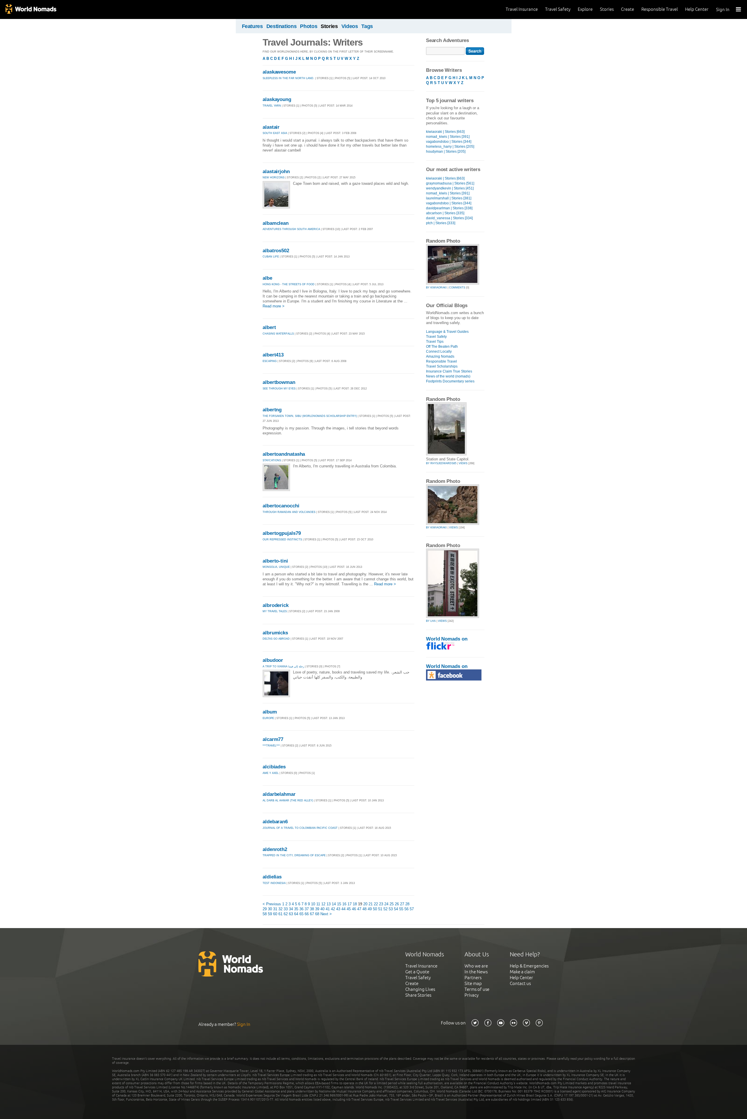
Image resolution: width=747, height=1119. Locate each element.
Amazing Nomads (440, 356)
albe (267, 278)
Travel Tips (435, 342)
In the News (476, 971)
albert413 (273, 355)
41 (328, 909)
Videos (349, 26)
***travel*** (271, 745)
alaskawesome (279, 72)
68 (317, 914)
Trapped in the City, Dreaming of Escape (294, 855)
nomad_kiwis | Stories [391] (448, 137)
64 (296, 914)
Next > (326, 914)
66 (307, 914)
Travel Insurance (522, 9)
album (270, 712)
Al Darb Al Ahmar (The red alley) (288, 800)
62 (286, 914)
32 (280, 909)
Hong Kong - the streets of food (289, 284)
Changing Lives (420, 989)
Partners (473, 977)
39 (317, 909)
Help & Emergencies (529, 965)
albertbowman (279, 382)
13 (329, 904)
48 (364, 909)
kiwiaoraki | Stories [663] (445, 132)
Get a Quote (417, 971)
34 (291, 909)
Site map (473, 983)
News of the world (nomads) (448, 376)
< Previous (272, 904)
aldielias (272, 877)
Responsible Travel (659, 9)
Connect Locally (439, 351)
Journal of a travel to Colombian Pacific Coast (300, 827)
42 (333, 909)
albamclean (276, 223)
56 (406, 909)
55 (401, 909)
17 (350, 904)
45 (349, 909)
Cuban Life (271, 256)
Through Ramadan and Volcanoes (289, 512)
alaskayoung (277, 99)
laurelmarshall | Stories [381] (448, 198)
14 (334, 904)
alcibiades (274, 767)
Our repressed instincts (282, 539)
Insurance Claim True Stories (449, 371)
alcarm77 (273, 739)
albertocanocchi (281, 506)
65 (301, 914)
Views (463, 463)
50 (375, 909)
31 (275, 909)
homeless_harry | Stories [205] (450, 147)
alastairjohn (276, 171)
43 (338, 909)
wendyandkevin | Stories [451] (450, 188)
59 (270, 914)
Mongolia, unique (276, 566)
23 (381, 904)
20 (365, 904)
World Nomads (30, 9)
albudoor (273, 660)
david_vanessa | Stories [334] (449, 218)
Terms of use (477, 989)
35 (296, 909)
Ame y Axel (271, 773)
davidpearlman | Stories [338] (449, 208)
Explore (585, 9)
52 (385, 909)
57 (412, 909)
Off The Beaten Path (442, 346)
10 (313, 904)
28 (407, 904)
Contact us (520, 983)
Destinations (281, 26)
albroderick (276, 605)
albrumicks (275, 633)
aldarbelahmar (279, 794)
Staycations (272, 460)
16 (344, 904)
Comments (457, 287)
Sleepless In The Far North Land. (288, 78)
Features (252, 26)
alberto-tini (275, 561)
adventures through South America (291, 229)
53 (391, 909)
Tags (367, 26)
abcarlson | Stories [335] (445, 213)
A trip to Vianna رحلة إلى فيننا (283, 666)
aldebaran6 (275, 821)
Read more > (274, 306)
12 (323, 904)
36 (301, 909)
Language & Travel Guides (447, 332)
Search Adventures (447, 40)
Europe (268, 718)
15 (339, 904)
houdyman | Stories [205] (445, 151)
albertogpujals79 (282, 533)
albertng (272, 410)
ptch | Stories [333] (440, 223)
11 (318, 904)
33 (286, 909)
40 (322, 909)
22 (376, 904)
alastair (271, 127)
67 (312, 914)
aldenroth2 (275, 849)
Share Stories (418, 995)
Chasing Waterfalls (278, 333)
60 (275, 914)
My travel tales (275, 611)
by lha (431, 620)
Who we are (476, 965)
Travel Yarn (272, 105)
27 (402, 904)
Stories (607, 9)
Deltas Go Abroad (276, 638)
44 (343, 909)
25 (392, 904)
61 (280, 914)
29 (265, 909)
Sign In (722, 9)
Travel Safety (557, 9)
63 (291, 914)
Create (627, 9)
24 (386, 904)
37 (307, 909)
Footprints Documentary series (450, 381)
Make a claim (522, 971)
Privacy (472, 995)
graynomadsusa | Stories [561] (450, 183)
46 (354, 909)
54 (396, 909)
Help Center (696, 9)
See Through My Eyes (279, 388)
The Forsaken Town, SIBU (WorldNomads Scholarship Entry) (310, 416)
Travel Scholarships (442, 366)
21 (371, 904)
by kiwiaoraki (436, 287)
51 (380, 909)
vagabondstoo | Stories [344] (448, 142)
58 (265, 914)
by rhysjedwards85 (441, 463)
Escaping (270, 361)
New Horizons (274, 177)
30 (270, 909)
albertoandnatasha (284, 454)
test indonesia (274, 883)
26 (397, 904)
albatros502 (276, 250)
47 (359, 909)
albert (269, 327)
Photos (308, 26)
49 (370, 909)
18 (355, 904)
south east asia (275, 133)
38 (312, 909)
